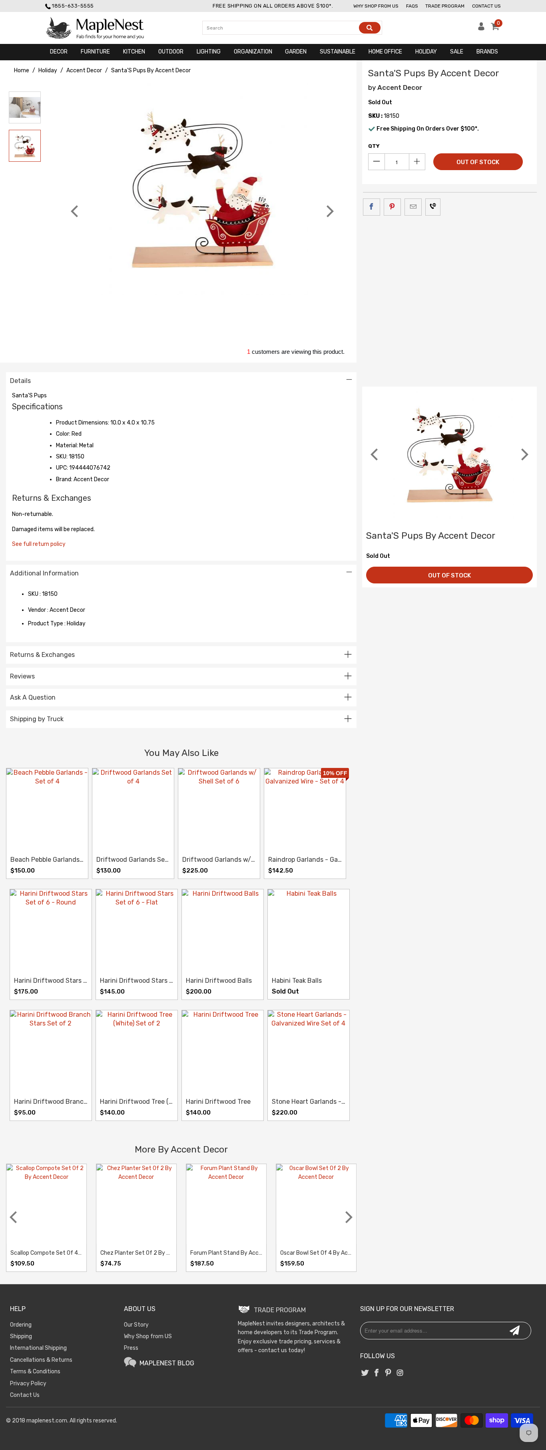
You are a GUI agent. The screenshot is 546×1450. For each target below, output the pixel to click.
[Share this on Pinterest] (392, 206)
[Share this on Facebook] (371, 206)
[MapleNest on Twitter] (365, 1373)
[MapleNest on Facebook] (376, 1373)
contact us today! (281, 1350)
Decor (59, 51)
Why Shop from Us (376, 6)
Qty (374, 146)
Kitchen (134, 51)
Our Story (136, 1324)
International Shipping (38, 1348)
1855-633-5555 (73, 6)
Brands (487, 51)
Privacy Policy (28, 1383)
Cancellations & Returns (41, 1360)
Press (131, 1348)
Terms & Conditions (35, 1371)
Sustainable (337, 51)
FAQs (412, 6)
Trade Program (444, 6)
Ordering (21, 1324)
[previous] (75, 211)
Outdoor (170, 51)
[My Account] (481, 28)
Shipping (21, 1336)
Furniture (95, 51)
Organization (253, 51)
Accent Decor (399, 87)
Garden (296, 51)
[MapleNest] (102, 28)
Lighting (209, 51)
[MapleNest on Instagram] (400, 1373)
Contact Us (486, 6)
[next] (329, 211)
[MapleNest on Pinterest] (388, 1373)
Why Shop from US (148, 1336)
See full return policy (39, 544)
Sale (456, 51)
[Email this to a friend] (413, 206)
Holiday (426, 51)
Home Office (385, 51)
